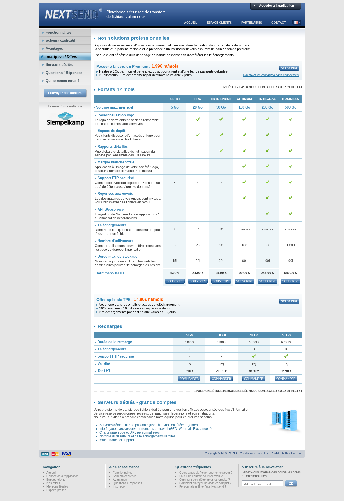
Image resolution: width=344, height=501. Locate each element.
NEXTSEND (229, 453)
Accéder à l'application (276, 6)
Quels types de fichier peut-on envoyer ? (205, 472)
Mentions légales (57, 486)
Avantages (54, 48)
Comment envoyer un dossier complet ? (205, 483)
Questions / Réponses (64, 73)
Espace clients (219, 22)
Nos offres (53, 483)
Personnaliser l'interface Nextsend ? (202, 486)
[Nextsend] (70, 23)
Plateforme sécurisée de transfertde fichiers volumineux (135, 14)
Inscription (119, 486)
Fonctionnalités (58, 32)
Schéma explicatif (60, 40)
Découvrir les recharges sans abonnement (271, 75)
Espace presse (56, 490)
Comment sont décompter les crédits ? (204, 479)
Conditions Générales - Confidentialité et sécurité (271, 453)
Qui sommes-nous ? (63, 81)
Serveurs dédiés (59, 65)
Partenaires (251, 22)
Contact (278, 22)
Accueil (190, 22)
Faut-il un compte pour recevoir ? (201, 476)
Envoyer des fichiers (66, 93)
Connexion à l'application (62, 476)
